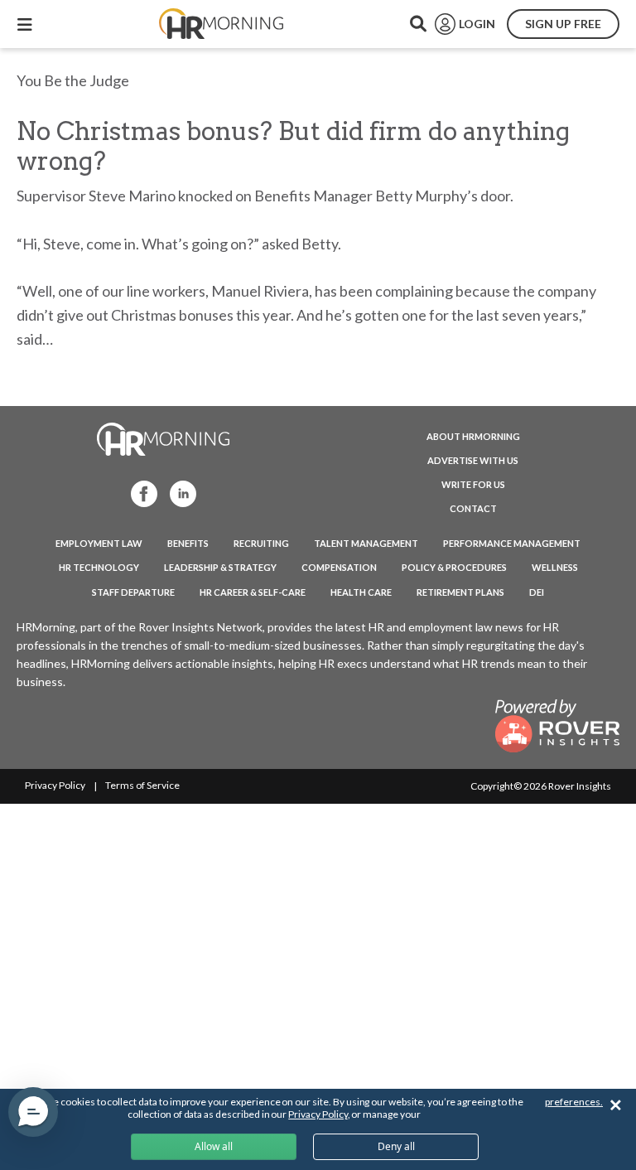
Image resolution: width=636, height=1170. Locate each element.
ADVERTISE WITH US (472, 460)
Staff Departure (133, 592)
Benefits (188, 543)
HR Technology (99, 567)
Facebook (139, 493)
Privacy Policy (55, 785)
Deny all (396, 1146)
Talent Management (366, 543)
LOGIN (477, 24)
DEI (536, 592)
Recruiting (261, 543)
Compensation (339, 567)
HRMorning (221, 24)
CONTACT (473, 508)
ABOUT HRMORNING (473, 436)
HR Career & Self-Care (253, 592)
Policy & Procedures (454, 567)
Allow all (214, 1146)
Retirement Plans (460, 592)
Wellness (555, 567)
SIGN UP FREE (563, 24)
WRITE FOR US (473, 484)
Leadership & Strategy (220, 567)
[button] (33, 1112)
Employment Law (98, 543)
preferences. (574, 1101)
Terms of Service (142, 785)
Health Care (361, 592)
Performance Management (512, 543)
